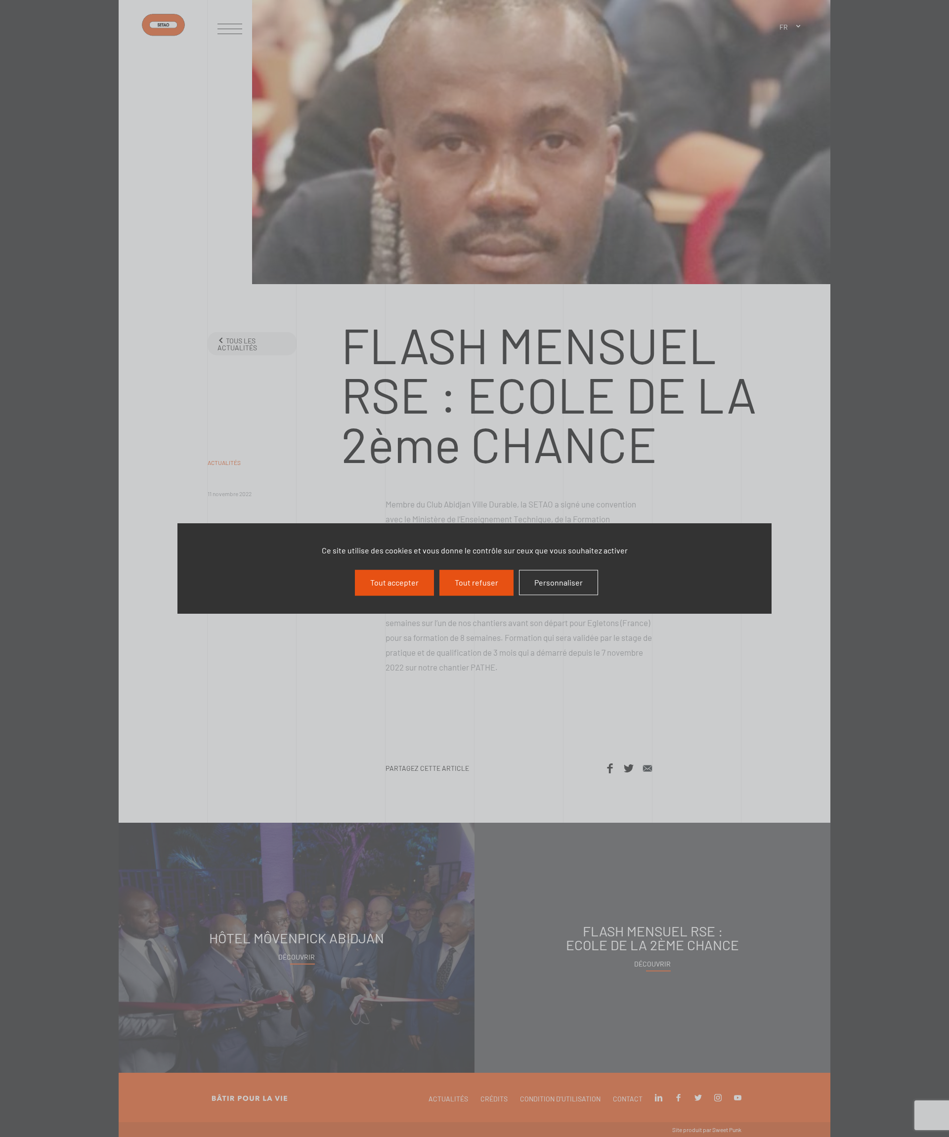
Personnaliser (558, 582)
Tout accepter (394, 582)
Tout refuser (476, 582)
